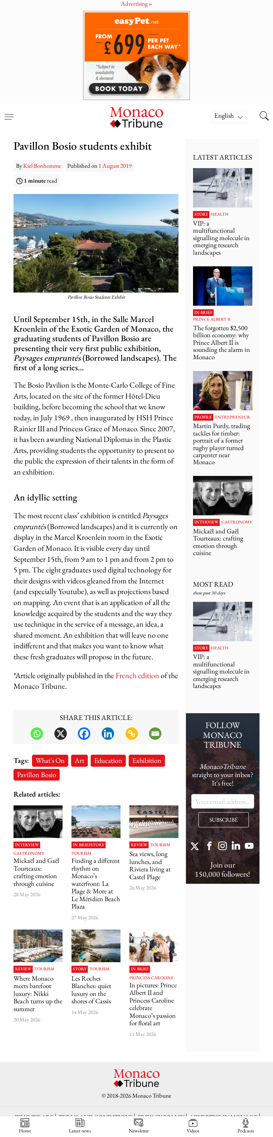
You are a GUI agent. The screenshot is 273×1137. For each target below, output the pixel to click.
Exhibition (146, 760)
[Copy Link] (131, 733)
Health (220, 214)
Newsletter (139, 1130)
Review (139, 845)
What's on (50, 760)
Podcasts (245, 1130)
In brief (82, 845)
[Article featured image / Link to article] (38, 821)
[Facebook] (84, 733)
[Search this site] (264, 117)
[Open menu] (9, 112)
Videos (193, 1130)
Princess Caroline (151, 978)
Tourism (81, 853)
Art (79, 760)
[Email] (155, 733)
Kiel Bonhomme (42, 166)
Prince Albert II (211, 319)
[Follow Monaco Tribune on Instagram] (222, 847)
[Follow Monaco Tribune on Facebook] (209, 847)
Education (108, 760)
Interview (27, 845)
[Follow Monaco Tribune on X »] (196, 847)
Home (25, 1130)
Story (97, 845)
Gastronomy (29, 853)
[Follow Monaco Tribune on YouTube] (249, 847)
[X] (60, 733)
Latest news (80, 1130)
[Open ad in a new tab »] (136, 55)
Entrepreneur (232, 417)
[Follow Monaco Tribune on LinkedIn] (236, 847)
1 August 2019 (115, 166)
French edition (137, 675)
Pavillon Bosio (36, 774)
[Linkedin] (108, 733)
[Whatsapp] (37, 733)
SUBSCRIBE (223, 819)
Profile (203, 417)
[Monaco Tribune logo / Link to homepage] (136, 116)
